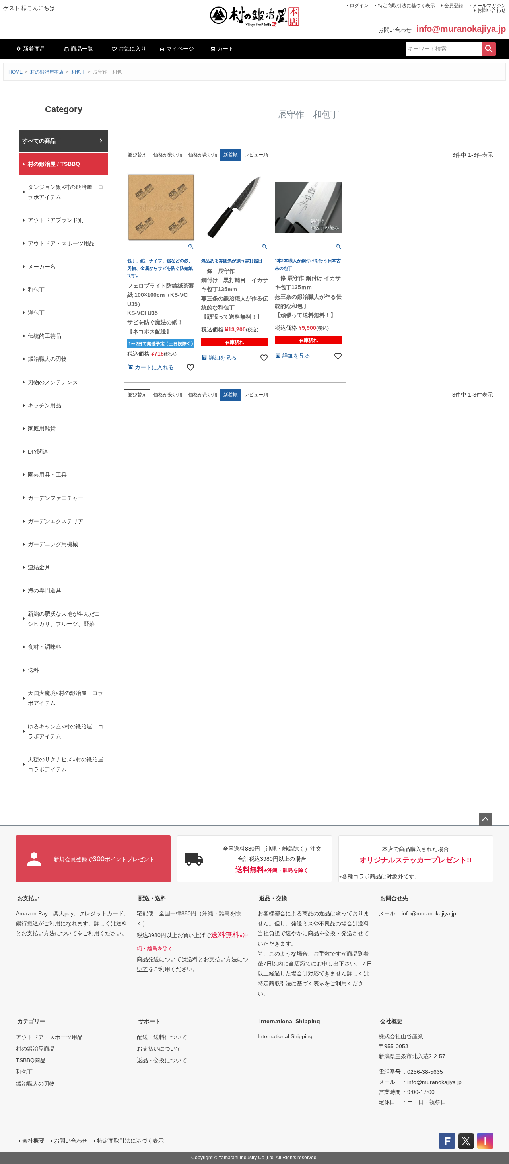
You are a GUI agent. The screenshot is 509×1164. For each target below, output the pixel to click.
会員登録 (453, 5)
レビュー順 (256, 155)
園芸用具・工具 (47, 474)
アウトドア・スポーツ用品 (61, 243)
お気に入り (132, 48)
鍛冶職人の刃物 (47, 359)
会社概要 (391, 1021)
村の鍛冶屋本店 (47, 72)
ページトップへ (485, 819)
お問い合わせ (491, 10)
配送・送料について (162, 1037)
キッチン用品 (44, 405)
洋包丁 (36, 312)
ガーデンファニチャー (56, 498)
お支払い (28, 898)
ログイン (359, 5)
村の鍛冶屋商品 (35, 1048)
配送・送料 (152, 898)
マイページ (180, 48)
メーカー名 (42, 266)
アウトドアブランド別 (56, 220)
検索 (489, 49)
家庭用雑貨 (42, 428)
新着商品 (34, 48)
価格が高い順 (202, 155)
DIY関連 (38, 451)
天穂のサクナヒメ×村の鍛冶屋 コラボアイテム (68, 764)
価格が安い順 (167, 155)
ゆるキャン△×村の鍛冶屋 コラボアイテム (65, 731)
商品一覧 (82, 48)
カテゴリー (31, 1021)
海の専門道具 (44, 590)
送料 (33, 670)
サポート (149, 1021)
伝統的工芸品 (44, 336)
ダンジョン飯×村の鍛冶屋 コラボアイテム (65, 192)
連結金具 (39, 567)
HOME (15, 72)
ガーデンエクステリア (56, 521)
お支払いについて (159, 1048)
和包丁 (78, 72)
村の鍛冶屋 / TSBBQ (54, 164)
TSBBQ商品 (31, 1060)
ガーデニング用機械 (53, 544)
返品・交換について (162, 1060)
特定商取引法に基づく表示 (406, 5)
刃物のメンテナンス (53, 382)
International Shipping (289, 1021)
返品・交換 (273, 898)
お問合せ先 (394, 898)
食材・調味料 (44, 647)
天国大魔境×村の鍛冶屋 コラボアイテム (65, 698)
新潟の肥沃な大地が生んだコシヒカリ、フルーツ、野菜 (64, 619)
